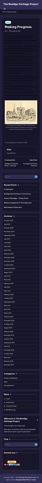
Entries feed (10, 402)
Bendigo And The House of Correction (17, 194)
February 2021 (8, 317)
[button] (11, 153)
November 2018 (9, 350)
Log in (8, 399)
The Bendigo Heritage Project (20, 4)
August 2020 (8, 328)
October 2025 (8, 220)
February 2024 (9, 254)
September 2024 (9, 235)
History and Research (10, 378)
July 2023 (7, 276)
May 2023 (7, 280)
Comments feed (11, 406)
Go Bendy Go (8, 189)
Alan (9, 149)
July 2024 (7, 239)
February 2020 (8, 331)
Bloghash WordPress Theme (26, 480)
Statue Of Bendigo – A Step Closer (16, 198)
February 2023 (8, 283)
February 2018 (8, 361)
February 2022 (8, 294)
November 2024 (9, 231)
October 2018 (8, 354)
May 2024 (7, 246)
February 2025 (8, 228)
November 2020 (9, 320)
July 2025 (7, 224)
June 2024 (7, 243)
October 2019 (8, 339)
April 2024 (7, 250)
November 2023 (9, 261)
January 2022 (8, 298)
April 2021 (7, 309)
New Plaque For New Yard (13, 207)
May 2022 (7, 291)
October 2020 (8, 324)
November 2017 (9, 365)
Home (4, 12)
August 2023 (8, 272)
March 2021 (7, 313)
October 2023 (8, 265)
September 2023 (9, 268)
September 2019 (9, 343)
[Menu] (5, 8)
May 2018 (7, 357)
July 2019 (7, 346)
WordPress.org (10, 410)
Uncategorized (9, 385)
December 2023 (9, 257)
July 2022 (7, 287)
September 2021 (9, 302)
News (8, 22)
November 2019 (9, 335)
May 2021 (7, 305)
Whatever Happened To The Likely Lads (18, 203)
